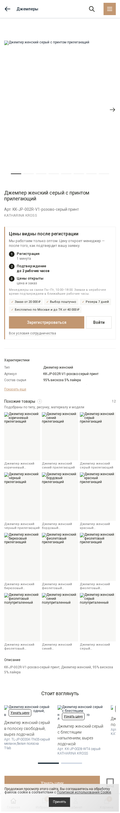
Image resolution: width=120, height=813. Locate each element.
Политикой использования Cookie (84, 792)
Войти (99, 322)
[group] (60, 110)
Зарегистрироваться (46, 322)
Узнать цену (20, 713)
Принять (59, 802)
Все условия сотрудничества (32, 333)
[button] (7, 109)
